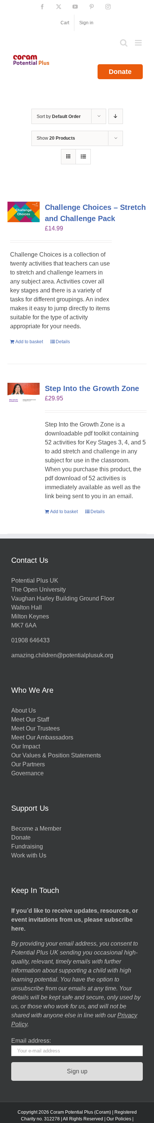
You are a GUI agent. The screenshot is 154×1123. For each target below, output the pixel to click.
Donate (120, 71)
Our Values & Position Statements (56, 755)
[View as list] (83, 156)
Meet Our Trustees (35, 728)
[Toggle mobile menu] (139, 43)
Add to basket (29, 341)
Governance (27, 773)
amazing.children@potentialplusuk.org (62, 655)
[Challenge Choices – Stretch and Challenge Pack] (23, 212)
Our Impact (26, 746)
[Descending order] (115, 116)
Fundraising (27, 846)
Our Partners (28, 764)
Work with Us (28, 855)
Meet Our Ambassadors (42, 737)
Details (63, 341)
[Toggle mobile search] (123, 43)
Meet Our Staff (30, 719)
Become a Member (36, 828)
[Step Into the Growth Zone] (23, 393)
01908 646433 (30, 640)
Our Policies (119, 1119)
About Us (23, 710)
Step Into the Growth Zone (92, 388)
